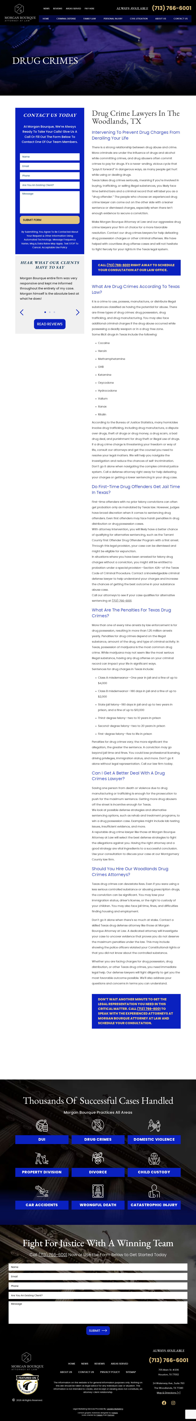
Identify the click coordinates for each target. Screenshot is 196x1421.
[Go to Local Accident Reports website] (27, 1383)
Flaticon (110, 1415)
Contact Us (181, 19)
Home (46, 19)
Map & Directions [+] (168, 1393)
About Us (160, 19)
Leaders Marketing (115, 1409)
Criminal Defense (66, 19)
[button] (23, 312)
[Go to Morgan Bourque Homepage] (20, 13)
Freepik (115, 1413)
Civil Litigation (139, 19)
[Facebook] (164, 1403)
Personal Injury (113, 19)
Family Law (89, 19)
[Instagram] (173, 1403)
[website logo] (27, 1361)
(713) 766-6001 (118, 265)
